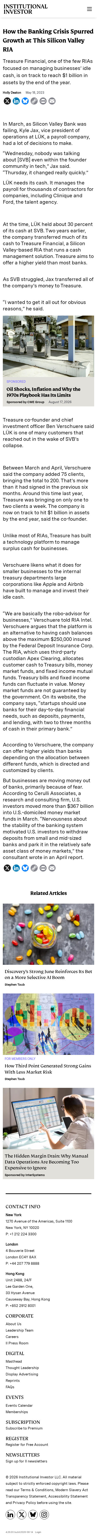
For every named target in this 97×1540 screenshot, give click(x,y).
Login (38, 1532)
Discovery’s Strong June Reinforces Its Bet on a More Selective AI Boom (48, 974)
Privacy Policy (24, 1503)
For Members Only (20, 1059)
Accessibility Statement (68, 1496)
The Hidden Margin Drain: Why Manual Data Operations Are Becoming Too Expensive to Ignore (46, 1162)
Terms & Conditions (36, 1490)
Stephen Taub (15, 984)
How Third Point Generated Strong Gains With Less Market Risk (48, 1069)
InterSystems (35, 1175)
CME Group (35, 402)
